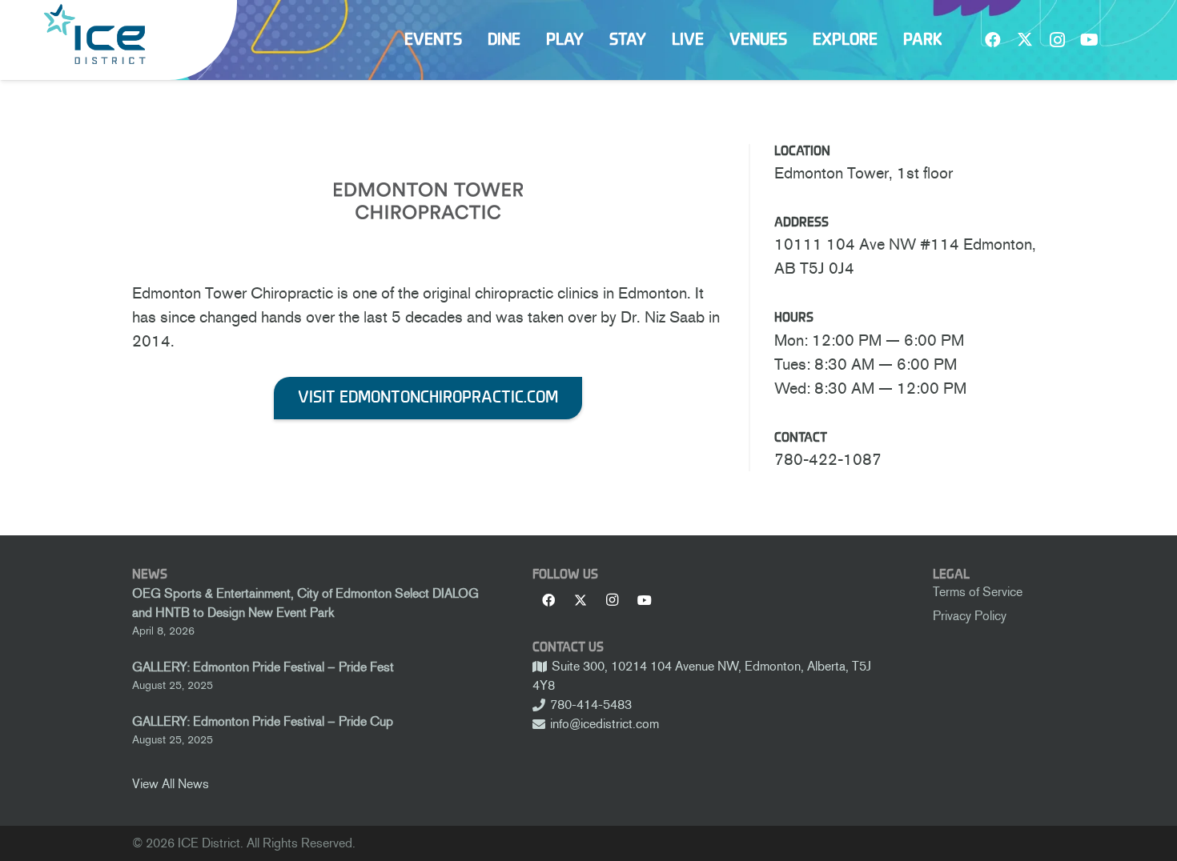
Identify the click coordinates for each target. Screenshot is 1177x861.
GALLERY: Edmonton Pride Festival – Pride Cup (262, 721)
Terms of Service (977, 591)
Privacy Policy (969, 615)
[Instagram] (1057, 40)
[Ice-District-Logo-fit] (94, 34)
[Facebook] (993, 40)
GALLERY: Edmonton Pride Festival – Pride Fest (263, 667)
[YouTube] (1089, 40)
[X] (1025, 40)
